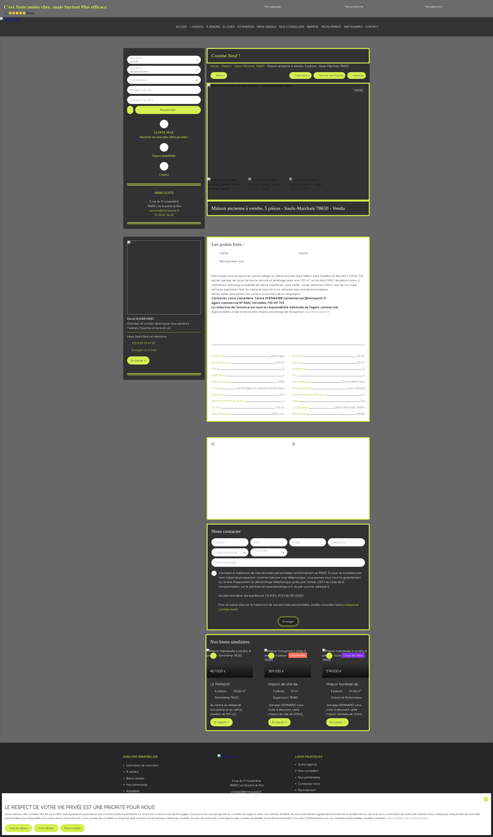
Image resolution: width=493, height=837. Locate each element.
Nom (256, 542)
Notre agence (307, 764)
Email (295, 542)
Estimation (246, 27)
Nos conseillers (291, 27)
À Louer (229, 27)
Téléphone (338, 542)
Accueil (181, 27)
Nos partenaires (309, 777)
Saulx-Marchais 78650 (249, 66)
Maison (226, 66)
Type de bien (136, 68)
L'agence (196, 27)
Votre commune (226, 552)
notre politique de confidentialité (406, 818)
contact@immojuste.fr (164, 210)
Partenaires (353, 27)
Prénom (220, 542)
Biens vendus (266, 27)
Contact (372, 27)
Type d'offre (136, 58)
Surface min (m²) (141, 100)
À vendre (213, 27)
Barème (312, 27)
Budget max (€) (141, 90)
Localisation (139, 80)
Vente (214, 66)
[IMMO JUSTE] (31, 26)
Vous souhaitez (260, 550)
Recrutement (331, 27)
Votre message (225, 562)
